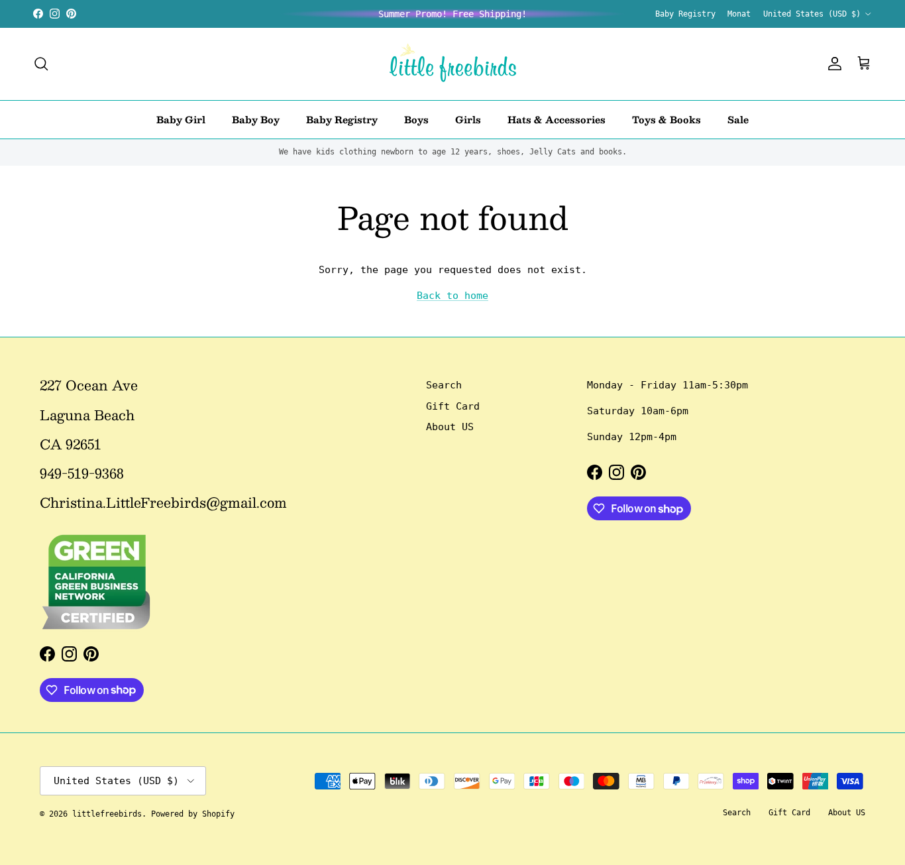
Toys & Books (666, 119)
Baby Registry (685, 14)
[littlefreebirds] (453, 64)
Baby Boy (256, 119)
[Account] (832, 64)
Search (444, 385)
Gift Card (453, 406)
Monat (739, 14)
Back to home (452, 296)
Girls (468, 119)
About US (450, 427)
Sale (738, 119)
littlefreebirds (107, 814)
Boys (416, 119)
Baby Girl (180, 119)
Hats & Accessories (556, 119)
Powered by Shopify (193, 814)
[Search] (41, 64)
